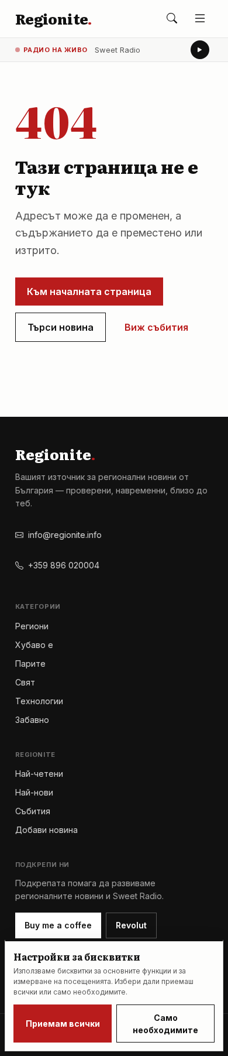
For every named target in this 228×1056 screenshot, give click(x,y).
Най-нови (34, 792)
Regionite (53, 18)
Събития (32, 811)
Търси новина (60, 327)
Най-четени (39, 774)
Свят (25, 682)
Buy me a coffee (58, 925)
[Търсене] (172, 19)
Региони (32, 626)
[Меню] (200, 19)
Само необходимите (165, 1024)
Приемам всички (63, 1023)
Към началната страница (89, 291)
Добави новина (46, 830)
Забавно (32, 720)
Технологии (39, 701)
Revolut (131, 925)
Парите (30, 663)
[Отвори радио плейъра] (200, 50)
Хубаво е (34, 645)
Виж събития (156, 327)
